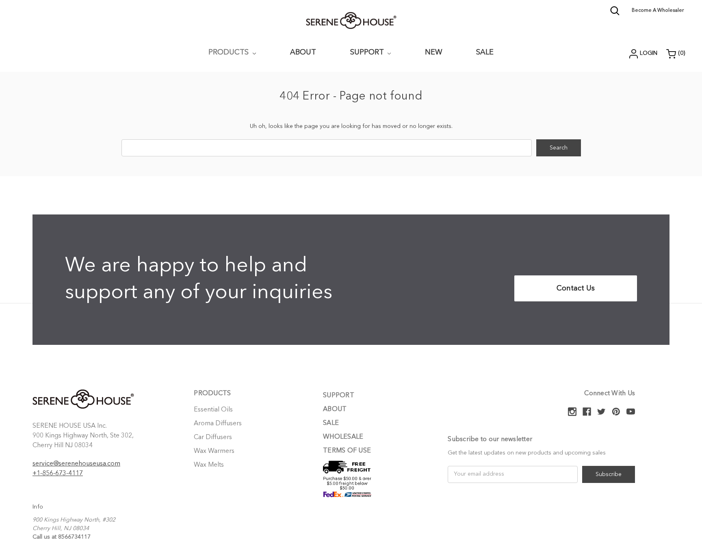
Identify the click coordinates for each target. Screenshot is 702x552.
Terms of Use (347, 451)
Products (229, 52)
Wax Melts (209, 465)
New (433, 52)
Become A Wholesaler (658, 10)
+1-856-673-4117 (57, 473)
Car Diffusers (213, 437)
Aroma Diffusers (218, 423)
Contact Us (576, 288)
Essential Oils (213, 410)
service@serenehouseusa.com (76, 464)
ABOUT (303, 52)
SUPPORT (368, 52)
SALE (331, 423)
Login (648, 53)
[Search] (615, 14)
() (681, 53)
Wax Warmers (214, 451)
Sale (485, 52)
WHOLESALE (343, 437)
